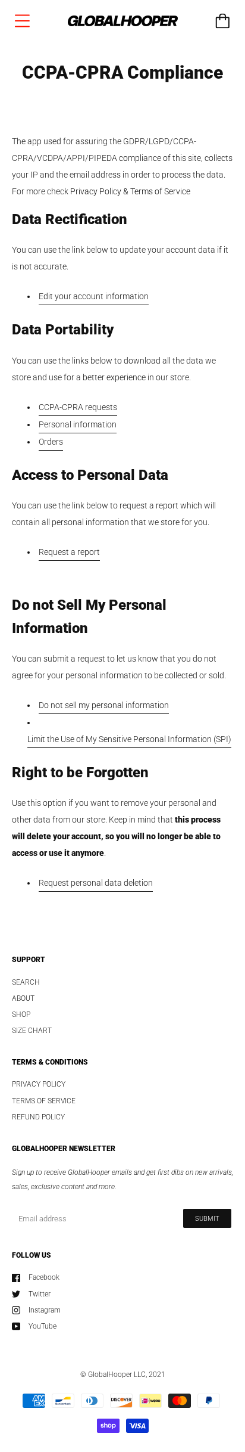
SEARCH (26, 982)
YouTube (42, 1326)
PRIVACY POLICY (38, 1084)
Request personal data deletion (96, 883)
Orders (51, 441)
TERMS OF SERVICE (44, 1101)
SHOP (21, 1014)
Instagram (45, 1310)
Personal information (78, 424)
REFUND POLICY (38, 1117)
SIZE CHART (32, 1030)
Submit (207, 1219)
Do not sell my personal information (104, 705)
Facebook (44, 1277)
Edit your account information (94, 296)
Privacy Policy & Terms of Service (130, 191)
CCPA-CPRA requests (78, 407)
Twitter (40, 1294)
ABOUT (23, 998)
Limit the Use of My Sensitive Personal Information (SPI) (129, 739)
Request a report (69, 552)
